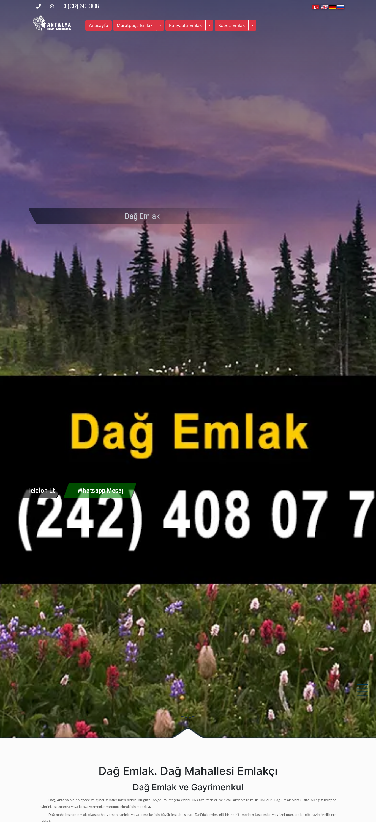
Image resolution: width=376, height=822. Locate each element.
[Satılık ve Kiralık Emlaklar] (52, 22)
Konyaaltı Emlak (185, 25)
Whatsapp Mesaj (100, 491)
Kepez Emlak (231, 25)
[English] (324, 6)
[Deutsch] (332, 6)
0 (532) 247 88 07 (82, 6)
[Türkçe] (315, 6)
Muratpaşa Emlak (135, 25)
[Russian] (340, 6)
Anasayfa (98, 25)
